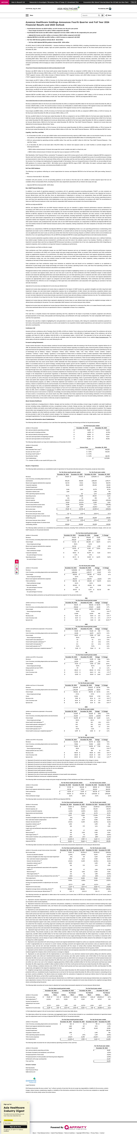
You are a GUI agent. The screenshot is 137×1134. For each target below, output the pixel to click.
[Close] (28, 1103)
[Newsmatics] (16, 572)
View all (133, 2)
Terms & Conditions (69, 1133)
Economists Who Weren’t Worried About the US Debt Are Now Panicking (107, 2)
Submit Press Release (57, 1133)
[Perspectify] (16, 565)
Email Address (8, 1120)
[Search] (99, 15)
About (34, 1133)
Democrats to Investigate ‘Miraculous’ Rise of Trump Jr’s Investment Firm (54, 2)
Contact (102, 1133)
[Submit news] (16, 561)
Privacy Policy (94, 1133)
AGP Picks (4, 2)
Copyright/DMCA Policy (82, 1133)
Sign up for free (15, 1127)
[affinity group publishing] (16, 569)
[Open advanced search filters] (102, 15)
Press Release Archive (43, 1133)
